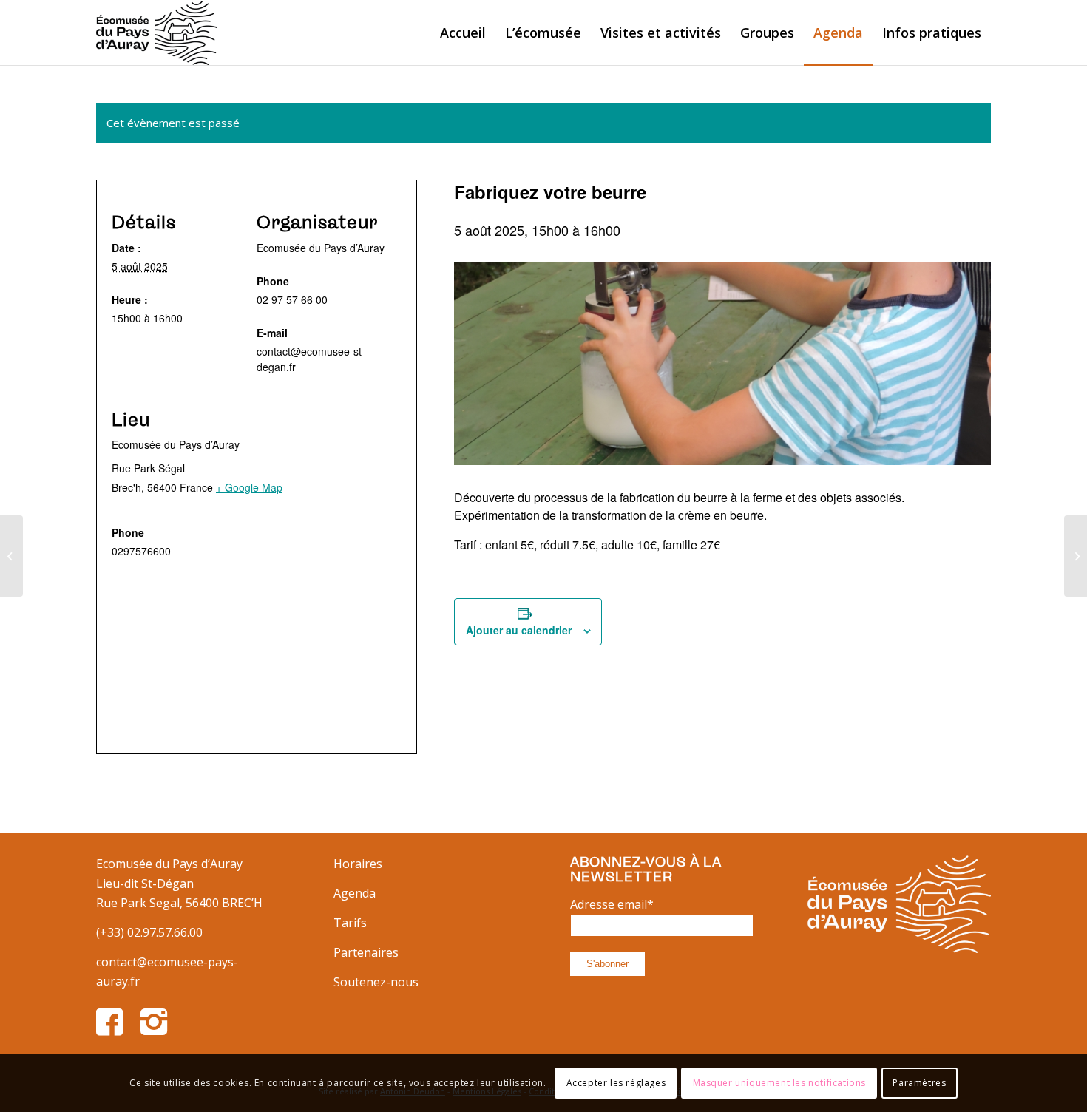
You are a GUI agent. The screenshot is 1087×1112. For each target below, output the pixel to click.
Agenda (354, 893)
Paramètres (919, 1083)
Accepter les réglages (616, 1083)
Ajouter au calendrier (519, 630)
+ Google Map (249, 487)
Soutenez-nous (376, 982)
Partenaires (366, 952)
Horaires (357, 863)
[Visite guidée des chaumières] (11, 556)
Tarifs (350, 923)
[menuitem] (462, 32)
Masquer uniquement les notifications (780, 1083)
